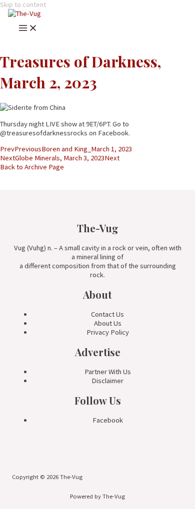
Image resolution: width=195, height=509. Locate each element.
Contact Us (107, 314)
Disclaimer (108, 380)
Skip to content (23, 4)
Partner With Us (107, 371)
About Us (108, 323)
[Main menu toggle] (28, 29)
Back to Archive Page (32, 166)
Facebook (107, 420)
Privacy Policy (107, 332)
